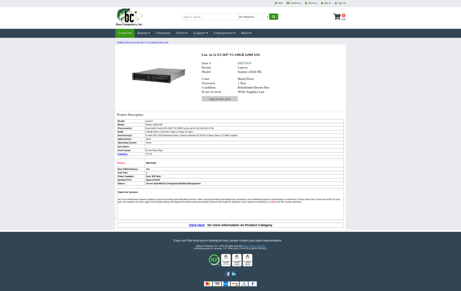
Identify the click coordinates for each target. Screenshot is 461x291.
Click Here (197, 225)
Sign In (327, 3)
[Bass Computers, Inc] (129, 25)
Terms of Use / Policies (254, 246)
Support (199, 33)
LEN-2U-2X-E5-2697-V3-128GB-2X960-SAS (146, 42)
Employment (224, 33)
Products (125, 33)
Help (280, 3)
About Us (312, 3)
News (245, 33)
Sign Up (342, 3)
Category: (123, 154)
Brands (142, 33)
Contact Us (295, 3)
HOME (120, 42)
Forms (181, 33)
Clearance (163, 33)
